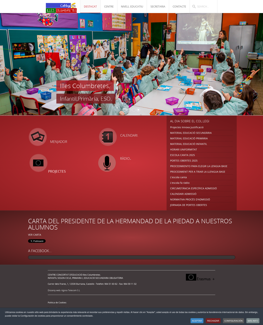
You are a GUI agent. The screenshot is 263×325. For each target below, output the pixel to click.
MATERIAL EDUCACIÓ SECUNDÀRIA (191, 132)
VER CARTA (34, 234)
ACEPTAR (197, 320)
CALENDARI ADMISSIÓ (183, 194)
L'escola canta (178, 177)
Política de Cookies (57, 302)
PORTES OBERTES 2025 (184, 160)
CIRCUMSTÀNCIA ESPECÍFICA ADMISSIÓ (193, 188)
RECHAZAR (213, 320)
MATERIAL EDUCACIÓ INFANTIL (188, 144)
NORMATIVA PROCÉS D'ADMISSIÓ (190, 199)
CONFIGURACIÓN (233, 320)
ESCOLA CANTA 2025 (182, 155)
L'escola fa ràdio (179, 182)
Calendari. (129, 135)
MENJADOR (58, 141)
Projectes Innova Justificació (186, 127)
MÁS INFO (253, 320)
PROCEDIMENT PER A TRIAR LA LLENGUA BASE (197, 171)
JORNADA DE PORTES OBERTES (188, 205)
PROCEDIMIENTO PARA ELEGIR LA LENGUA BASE (198, 166)
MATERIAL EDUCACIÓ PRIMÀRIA (189, 138)
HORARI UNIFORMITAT (183, 149)
